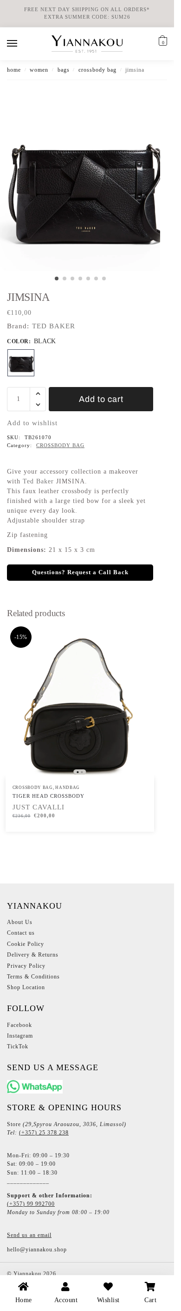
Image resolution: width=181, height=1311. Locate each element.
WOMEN (39, 70)
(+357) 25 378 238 (44, 1132)
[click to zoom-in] (83, 187)
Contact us (21, 933)
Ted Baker (38, 481)
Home (14, 70)
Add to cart (101, 399)
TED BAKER (53, 326)
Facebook (19, 1025)
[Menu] (21, 44)
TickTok (17, 1046)
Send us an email (29, 1235)
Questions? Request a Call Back (80, 572)
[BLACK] (21, 363)
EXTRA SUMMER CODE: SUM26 (87, 17)
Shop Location (26, 987)
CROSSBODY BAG (97, 70)
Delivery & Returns (32, 954)
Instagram (20, 1035)
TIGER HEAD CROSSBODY (48, 796)
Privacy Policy (26, 966)
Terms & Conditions (33, 976)
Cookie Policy (25, 944)
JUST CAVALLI (39, 807)
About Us (19, 922)
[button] (161, 42)
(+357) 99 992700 (31, 1204)
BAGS (64, 70)
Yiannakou (26, 1273)
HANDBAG (67, 787)
